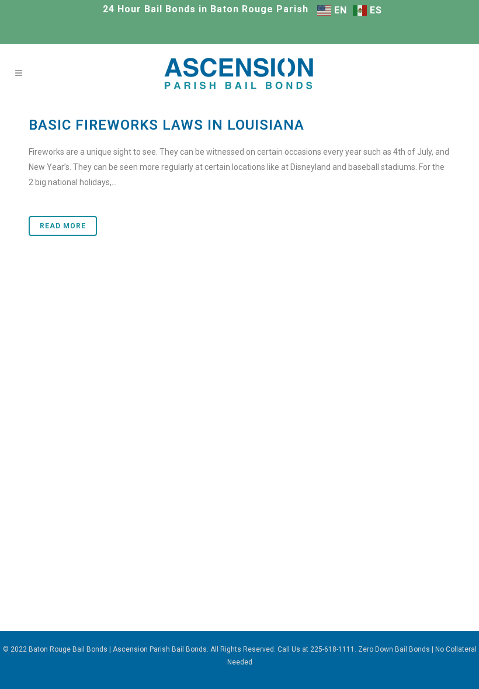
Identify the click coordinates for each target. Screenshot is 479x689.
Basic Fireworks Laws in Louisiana (166, 125)
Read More (63, 226)
